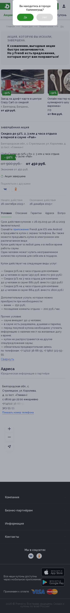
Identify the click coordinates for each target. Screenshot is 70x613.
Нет (45, 17)
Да (25, 17)
